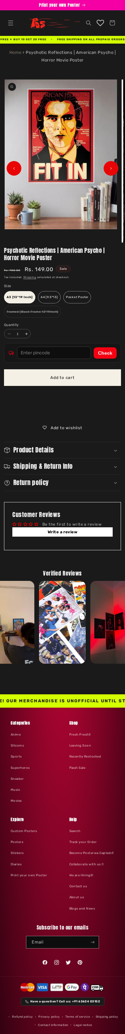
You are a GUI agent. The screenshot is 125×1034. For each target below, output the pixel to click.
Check (105, 353)
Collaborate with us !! (86, 864)
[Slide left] (14, 168)
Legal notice (83, 1025)
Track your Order (83, 842)
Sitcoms (17, 745)
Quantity (11, 325)
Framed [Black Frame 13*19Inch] (34, 314)
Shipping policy (107, 1016)
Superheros (20, 768)
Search (75, 831)
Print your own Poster (29, 875)
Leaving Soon (80, 745)
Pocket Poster (77, 297)
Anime (16, 734)
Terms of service (77, 1016)
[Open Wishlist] (100, 23)
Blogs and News (82, 908)
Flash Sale (77, 768)
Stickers (17, 853)
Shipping (29, 277)
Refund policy (22, 1016)
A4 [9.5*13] (49, 297)
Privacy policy (49, 1016)
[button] (10, 23)
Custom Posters (24, 831)
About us (76, 897)
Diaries (16, 864)
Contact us (78, 886)
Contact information (53, 1025)
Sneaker (17, 778)
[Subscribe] (93, 942)
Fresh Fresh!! (80, 734)
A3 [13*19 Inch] (20, 297)
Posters (17, 842)
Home (15, 52)
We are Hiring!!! (81, 875)
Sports (16, 756)
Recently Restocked (85, 756)
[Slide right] (111, 168)
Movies (16, 800)
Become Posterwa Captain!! (91, 853)
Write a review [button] (63, 532)
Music (15, 789)
